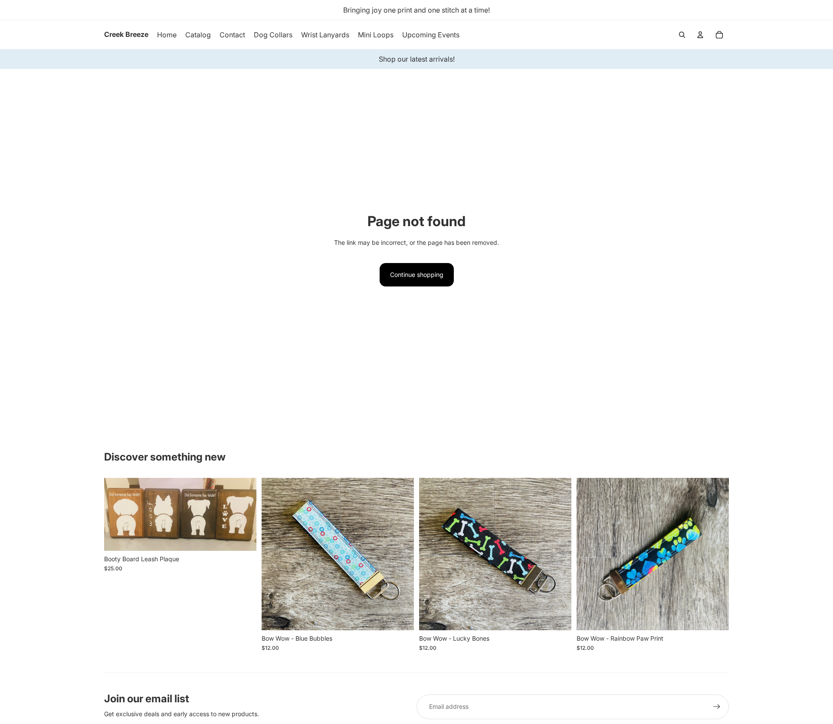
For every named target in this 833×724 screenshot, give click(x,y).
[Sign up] (716, 706)
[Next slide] (243, 514)
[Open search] (682, 34)
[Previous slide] (117, 514)
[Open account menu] (700, 34)
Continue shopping (416, 274)
